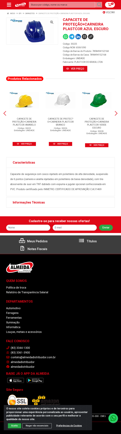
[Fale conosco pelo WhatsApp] (113, 418)
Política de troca (16, 287)
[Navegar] (5, 113)
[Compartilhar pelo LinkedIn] (78, 36)
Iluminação (13, 322)
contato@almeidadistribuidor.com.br (33, 357)
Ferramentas (14, 317)
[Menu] (9, 5)
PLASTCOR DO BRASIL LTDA (88, 62)
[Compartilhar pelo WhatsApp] (65, 36)
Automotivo (13, 308)
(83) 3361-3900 (20, 352)
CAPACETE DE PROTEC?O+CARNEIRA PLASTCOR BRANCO (60, 121)
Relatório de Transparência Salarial (27, 292)
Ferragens (12, 313)
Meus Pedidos (37, 241)
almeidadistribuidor (22, 362)
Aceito (14, 425)
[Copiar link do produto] (90, 36)
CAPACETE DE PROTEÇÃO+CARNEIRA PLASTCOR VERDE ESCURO (97, 123)
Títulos (91, 241)
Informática (13, 327)
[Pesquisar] (99, 5)
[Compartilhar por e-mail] (84, 36)
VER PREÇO (77, 68)
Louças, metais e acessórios (24, 332)
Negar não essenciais (37, 425)
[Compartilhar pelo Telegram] (72, 36)
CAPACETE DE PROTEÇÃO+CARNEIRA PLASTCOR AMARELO (24, 121)
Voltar (110, 12)
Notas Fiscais (37, 249)
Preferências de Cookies (69, 425)
